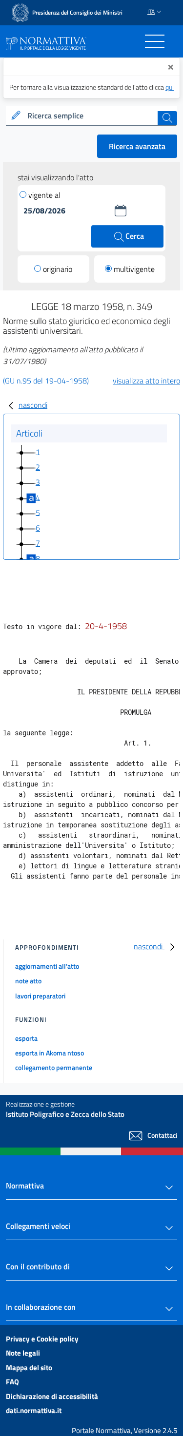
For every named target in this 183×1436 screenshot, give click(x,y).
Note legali (23, 1353)
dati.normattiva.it (33, 1410)
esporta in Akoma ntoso (49, 1053)
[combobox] (91, 116)
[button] (120, 210)
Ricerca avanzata (137, 146)
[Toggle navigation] (154, 41)
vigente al (44, 195)
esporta (26, 1038)
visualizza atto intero (146, 380)
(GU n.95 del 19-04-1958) (46, 380)
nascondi (33, 405)
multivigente (134, 269)
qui (169, 87)
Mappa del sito (29, 1367)
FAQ (12, 1381)
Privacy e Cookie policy (42, 1338)
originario (57, 269)
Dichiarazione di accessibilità (52, 1396)
